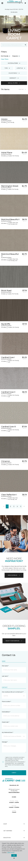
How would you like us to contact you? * (12, 691)
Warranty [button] (12, 78)
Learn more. (11, 852)
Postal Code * (5, 722)
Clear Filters (4, 59)
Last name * (5, 676)
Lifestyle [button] (20, 68)
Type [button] (6, 68)
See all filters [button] (13, 83)
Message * (4, 741)
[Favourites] (22, 3)
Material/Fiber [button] (13, 63)
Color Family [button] (13, 73)
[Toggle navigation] (2, 3)
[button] (19, 3)
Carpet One (4, 18)
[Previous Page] (3, 506)
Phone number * (6, 701)
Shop (5, 824)
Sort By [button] (21, 89)
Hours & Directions (14, 792)
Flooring (12, 18)
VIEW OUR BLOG (12, 575)
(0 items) (25, 3)
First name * (5, 665)
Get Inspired (7, 830)
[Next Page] (24, 506)
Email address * (6, 711)
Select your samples (12, 640)
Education (7, 837)
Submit (14, 772)
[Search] (25, 45)
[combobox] (12, 45)
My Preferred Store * (7, 732)
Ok (14, 855)
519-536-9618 (14, 12)
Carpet (19, 18)
